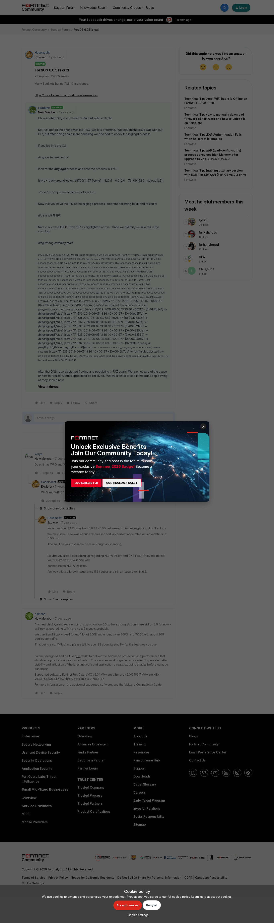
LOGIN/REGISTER (86, 482)
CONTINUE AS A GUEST (122, 482)
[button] (137, 915)
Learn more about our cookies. (211, 896)
